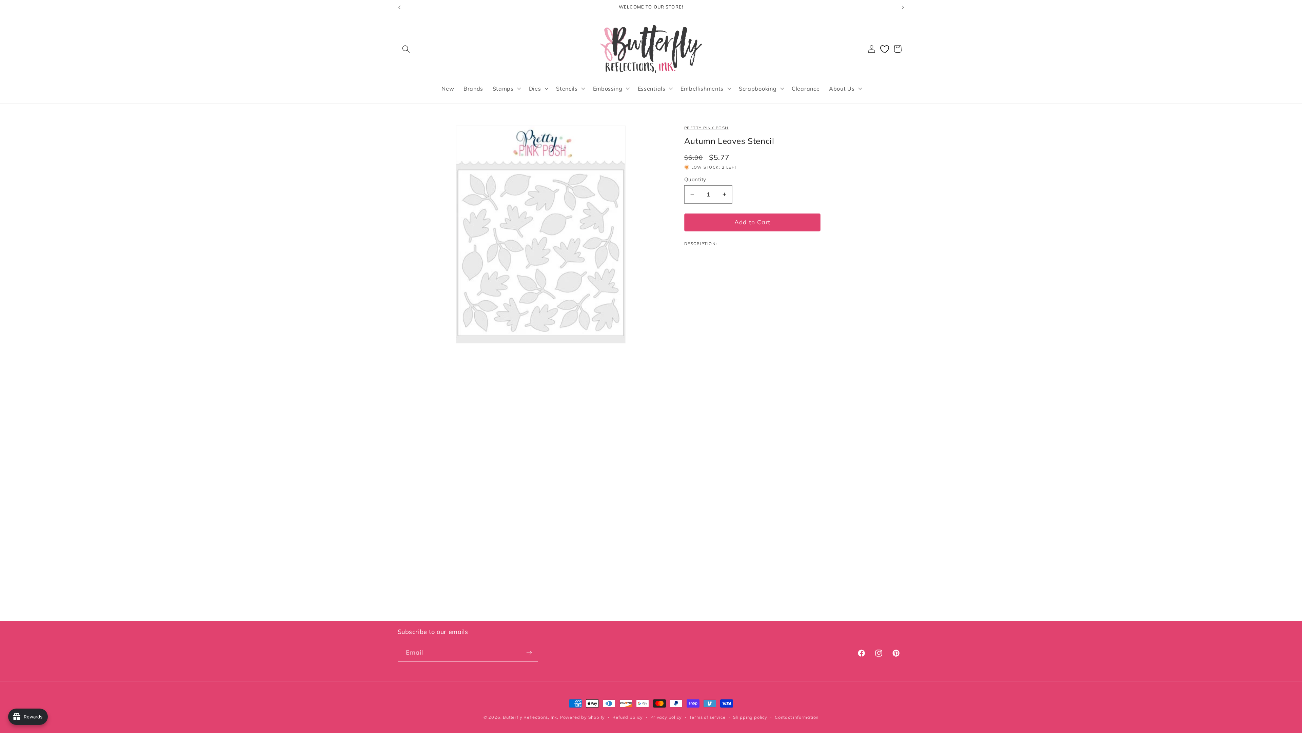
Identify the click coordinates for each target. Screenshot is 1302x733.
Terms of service (707, 717)
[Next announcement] (902, 7)
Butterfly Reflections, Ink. (530, 717)
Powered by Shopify (582, 717)
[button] (406, 49)
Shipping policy (750, 717)
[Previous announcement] (399, 7)
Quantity (695, 179)
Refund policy (627, 717)
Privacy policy (666, 717)
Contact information (796, 717)
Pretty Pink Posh (706, 127)
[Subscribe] (529, 653)
